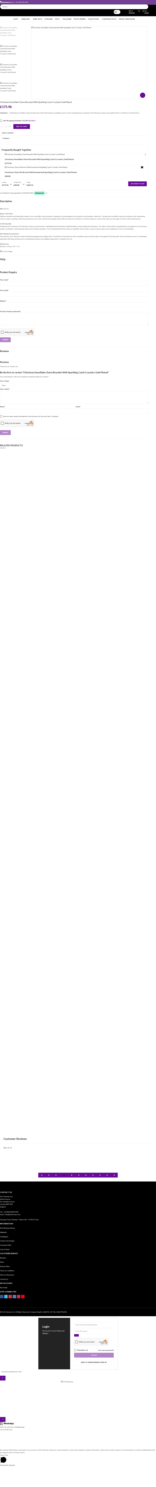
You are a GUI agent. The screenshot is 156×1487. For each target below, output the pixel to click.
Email (78, 407)
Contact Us (4, 1279)
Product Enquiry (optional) (10, 311)
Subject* (3, 301)
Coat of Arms (4, 1249)
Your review (5, 389)
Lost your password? (106, 1350)
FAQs (2, 259)
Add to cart (21, 126)
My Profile (3, 1288)
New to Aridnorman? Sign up (94, 1362)
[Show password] (76, 1335)
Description (6, 201)
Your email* (4, 290)
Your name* (4, 280)
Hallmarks (3, 1232)
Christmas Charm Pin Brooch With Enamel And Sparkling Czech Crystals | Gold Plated (41, 172)
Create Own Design (7, 1241)
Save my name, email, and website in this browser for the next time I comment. (31, 416)
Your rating (4, 381)
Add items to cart (137, 184)
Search (145, 6)
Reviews (4, 351)
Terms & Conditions (7, 1271)
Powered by (7, 1465)
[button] (78, 1459)
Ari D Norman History (7, 1228)
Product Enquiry (8, 272)
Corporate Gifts (5, 1245)
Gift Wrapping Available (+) (15, 121)
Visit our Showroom (7, 1275)
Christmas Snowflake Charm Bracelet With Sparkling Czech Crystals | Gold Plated (39, 159)
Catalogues (4, 1237)
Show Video (142, 95)
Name (2, 407)
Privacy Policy (5, 1266)
